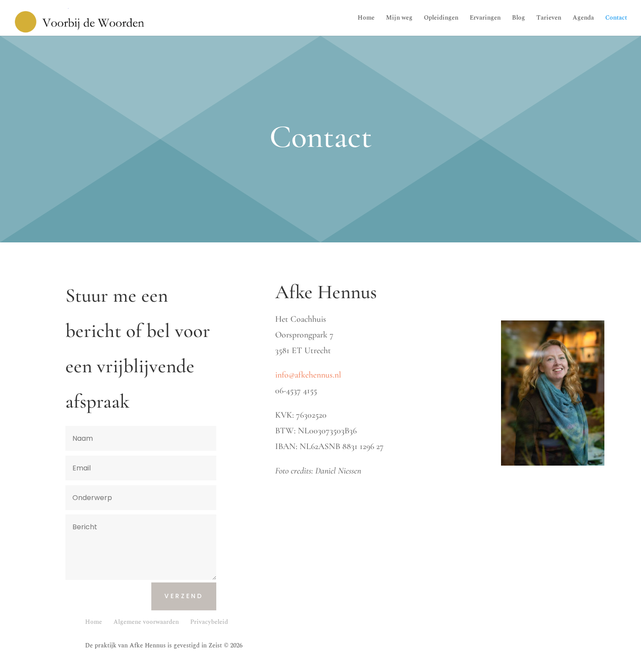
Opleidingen (441, 18)
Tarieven (548, 18)
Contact (616, 18)
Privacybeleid (209, 621)
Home (366, 18)
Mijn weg (399, 18)
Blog (518, 18)
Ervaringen (485, 18)
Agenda (583, 18)
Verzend (183, 596)
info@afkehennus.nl (308, 375)
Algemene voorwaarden (146, 621)
